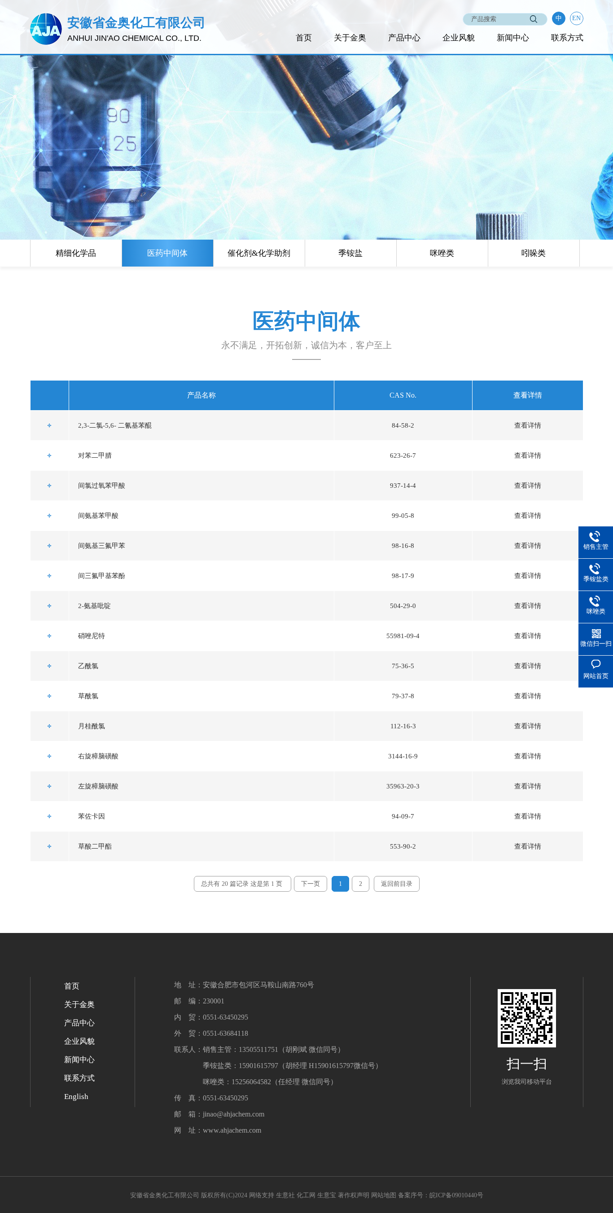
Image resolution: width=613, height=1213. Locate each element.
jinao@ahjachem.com (233, 1114)
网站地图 (383, 1195)
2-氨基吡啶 (94, 605)
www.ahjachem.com (232, 1130)
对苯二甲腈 (95, 455)
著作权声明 (353, 1195)
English (76, 1096)
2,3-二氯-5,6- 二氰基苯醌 (115, 425)
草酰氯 (88, 696)
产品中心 (404, 37)
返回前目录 (396, 883)
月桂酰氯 (91, 726)
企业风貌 (458, 37)
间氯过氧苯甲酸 (101, 485)
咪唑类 (442, 253)
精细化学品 (76, 253)
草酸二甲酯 (95, 846)
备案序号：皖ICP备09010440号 (440, 1195)
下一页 (310, 883)
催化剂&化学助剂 (259, 253)
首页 (304, 37)
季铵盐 (350, 253)
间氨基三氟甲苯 (101, 545)
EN (576, 18)
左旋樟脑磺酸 (98, 786)
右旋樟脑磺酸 (98, 756)
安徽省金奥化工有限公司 (164, 1195)
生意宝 (326, 1195)
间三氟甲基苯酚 (101, 575)
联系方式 (567, 37)
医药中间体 (167, 253)
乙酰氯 (88, 666)
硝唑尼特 (91, 635)
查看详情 (527, 425)
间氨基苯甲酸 (98, 515)
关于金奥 (350, 37)
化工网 (306, 1195)
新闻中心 (513, 37)
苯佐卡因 (91, 816)
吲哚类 (533, 253)
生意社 (285, 1195)
